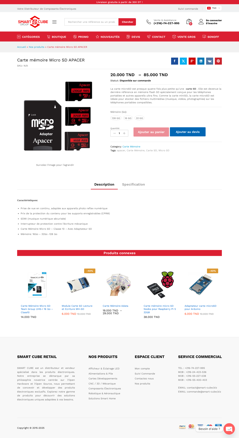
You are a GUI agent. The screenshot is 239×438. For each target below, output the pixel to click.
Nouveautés (110, 36)
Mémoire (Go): (118, 111)
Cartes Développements (103, 378)
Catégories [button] (31, 36)
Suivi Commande (145, 373)
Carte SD (151, 150)
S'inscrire (211, 23)
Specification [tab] (133, 184)
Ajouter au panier (151, 132)
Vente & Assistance (165, 20)
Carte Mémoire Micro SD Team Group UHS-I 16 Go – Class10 (37, 309)
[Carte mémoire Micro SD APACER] (174, 61)
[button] (37, 300)
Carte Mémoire (131, 146)
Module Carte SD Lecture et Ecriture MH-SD (77, 307)
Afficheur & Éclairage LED (104, 368)
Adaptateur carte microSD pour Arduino (200, 307)
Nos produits (36, 47)
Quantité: (115, 128)
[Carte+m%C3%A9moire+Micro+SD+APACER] (183, 61)
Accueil (21, 47)
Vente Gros (186, 36)
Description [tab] (104, 184)
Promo (83, 36)
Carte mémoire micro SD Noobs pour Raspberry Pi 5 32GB (160, 309)
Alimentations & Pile (101, 373)
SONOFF (213, 36)
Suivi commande (188, 8)
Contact (158, 36)
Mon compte (142, 368)
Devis (136, 36)
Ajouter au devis (188, 132)
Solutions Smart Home (102, 398)
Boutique (59, 36)
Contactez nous (144, 378)
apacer (121, 150)
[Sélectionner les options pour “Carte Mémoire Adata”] (119, 300)
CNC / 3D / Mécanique (102, 383)
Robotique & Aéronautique (104, 393)
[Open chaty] (229, 429)
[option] (37, 296)
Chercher (127, 21)
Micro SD (164, 150)
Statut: (114, 80)
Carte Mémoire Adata (115, 305)
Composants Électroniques (105, 388)
